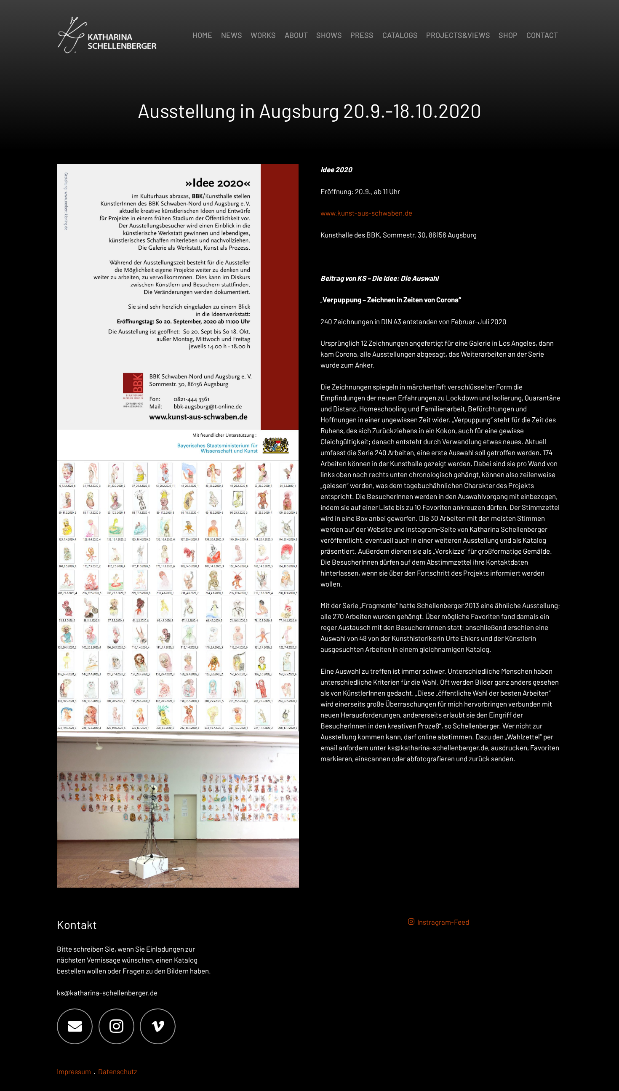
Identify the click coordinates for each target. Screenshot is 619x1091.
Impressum (74, 1071)
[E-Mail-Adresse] (75, 1026)
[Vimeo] (158, 1026)
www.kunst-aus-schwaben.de (366, 212)
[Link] (178, 312)
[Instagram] (116, 1026)
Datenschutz (117, 1071)
